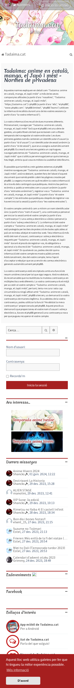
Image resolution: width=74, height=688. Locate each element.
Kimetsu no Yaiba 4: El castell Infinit (38, 509)
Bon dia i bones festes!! (29, 519)
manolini (19, 493)
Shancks (19, 474)
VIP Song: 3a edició (26, 499)
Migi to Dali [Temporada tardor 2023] (39, 547)
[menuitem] (21, 4)
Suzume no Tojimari (27, 528)
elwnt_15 (19, 522)
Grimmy (18, 560)
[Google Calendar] (34, 575)
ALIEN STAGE (22, 490)
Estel (17, 532)
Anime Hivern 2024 (26, 470)
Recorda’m (17, 376)
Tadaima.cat (37, 24)
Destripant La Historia (29, 480)
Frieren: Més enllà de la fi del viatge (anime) (40, 538)
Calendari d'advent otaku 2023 (34, 557)
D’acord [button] (23, 680)
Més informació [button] (18, 670)
